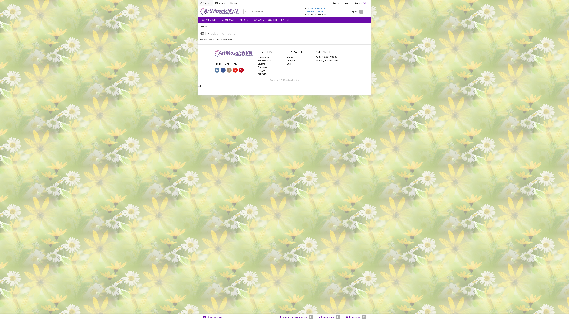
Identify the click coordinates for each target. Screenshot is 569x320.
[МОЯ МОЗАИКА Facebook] (223, 70)
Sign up (336, 3)
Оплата (244, 20)
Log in (347, 3)
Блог (235, 3)
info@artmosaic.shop (316, 8)
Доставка (258, 20)
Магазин (207, 3)
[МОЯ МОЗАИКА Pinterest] (241, 70)
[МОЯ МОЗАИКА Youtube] (235, 70)
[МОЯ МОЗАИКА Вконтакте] (217, 70)
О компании (209, 20)
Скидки (272, 20)
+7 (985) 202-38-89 (315, 11)
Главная (203, 27)
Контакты (286, 20)
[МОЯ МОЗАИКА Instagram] (229, 70)
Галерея (222, 3)
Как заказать (227, 20)
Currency (361, 3)
